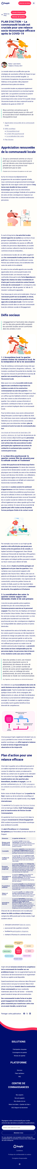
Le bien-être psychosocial (15, 134)
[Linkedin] (19, 1164)
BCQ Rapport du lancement (20, 1107)
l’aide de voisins (25, 925)
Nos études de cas (19, 1101)
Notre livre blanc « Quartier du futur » (20, 1104)
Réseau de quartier (19, 1056)
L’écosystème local (12, 131)
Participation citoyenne (20, 1049)
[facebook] (24, 1014)
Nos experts (19, 1095)
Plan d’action (9, 139)
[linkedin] (30, 1014)
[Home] (6, 3)
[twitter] (27, 1014)
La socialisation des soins (15, 136)
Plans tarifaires (19, 1073)
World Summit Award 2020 (19, 817)
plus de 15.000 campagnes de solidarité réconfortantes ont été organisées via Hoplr (18, 786)
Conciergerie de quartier (19, 1052)
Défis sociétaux (10, 129)
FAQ (19, 1076)
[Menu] (34, 3)
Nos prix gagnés (20, 1098)
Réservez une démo (24, 3)
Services (19, 1070)
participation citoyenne (20, 931)
